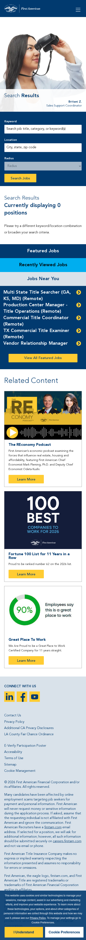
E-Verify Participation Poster (25, 746)
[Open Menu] (78, 9)
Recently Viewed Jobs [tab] (43, 265)
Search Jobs (20, 178)
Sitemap (10, 764)
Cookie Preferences (64, 932)
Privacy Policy (14, 722)
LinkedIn (9, 696)
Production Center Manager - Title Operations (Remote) (35, 308)
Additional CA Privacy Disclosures (28, 728)
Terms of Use (13, 758)
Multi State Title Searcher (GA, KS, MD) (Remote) (37, 295)
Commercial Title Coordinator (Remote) (36, 321)
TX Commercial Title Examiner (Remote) (36, 333)
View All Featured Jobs (43, 358)
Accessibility (13, 752)
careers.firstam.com (67, 841)
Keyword (10, 121)
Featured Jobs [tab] (43, 251)
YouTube (34, 696)
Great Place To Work (27, 640)
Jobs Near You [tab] (43, 279)
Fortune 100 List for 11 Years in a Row (39, 556)
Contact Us (12, 715)
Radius (9, 158)
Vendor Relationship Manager (35, 343)
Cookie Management (19, 771)
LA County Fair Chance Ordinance (29, 734)
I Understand (24, 932)
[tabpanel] (43, 327)
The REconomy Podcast (30, 445)
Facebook (22, 696)
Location (10, 139)
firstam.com (53, 827)
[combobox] (43, 147)
